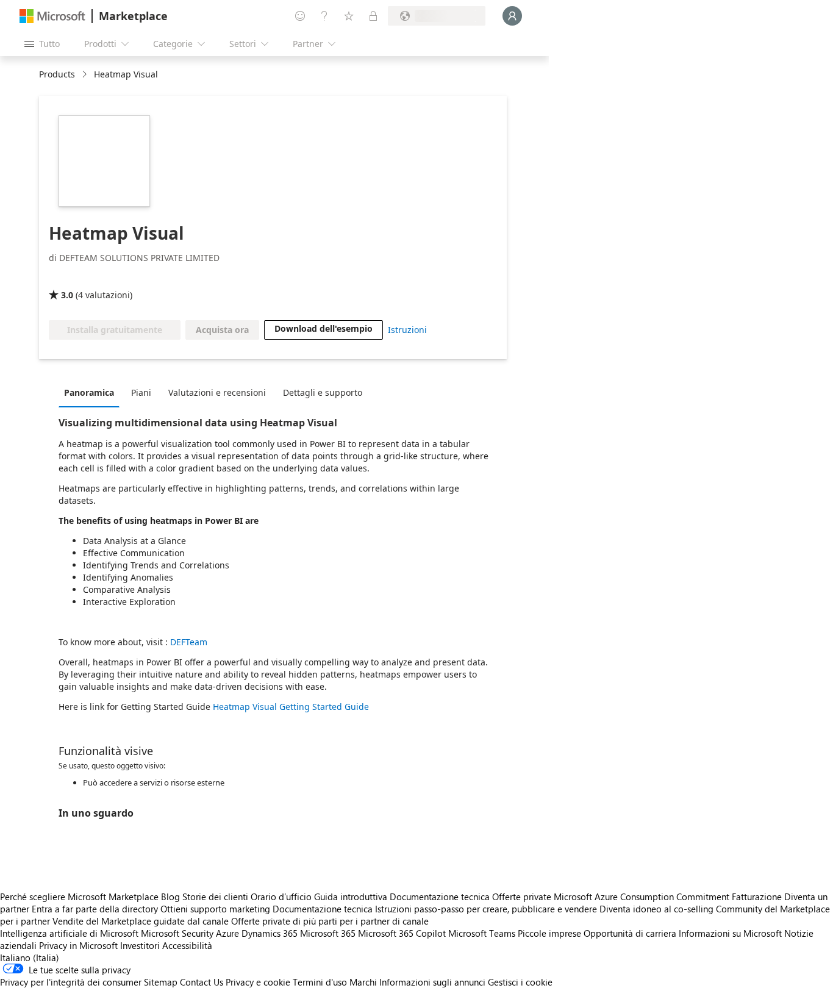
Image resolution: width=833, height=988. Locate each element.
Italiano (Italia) (29, 957)
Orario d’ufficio (281, 896)
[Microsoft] (52, 16)
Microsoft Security (177, 933)
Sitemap (160, 982)
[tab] (92, 392)
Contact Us (201, 982)
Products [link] (57, 74)
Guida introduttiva (350, 896)
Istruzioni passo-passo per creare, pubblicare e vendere (486, 909)
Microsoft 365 (328, 933)
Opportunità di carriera (630, 933)
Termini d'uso (320, 982)
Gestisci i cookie (520, 982)
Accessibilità (187, 945)
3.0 (67, 295)
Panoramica (89, 392)
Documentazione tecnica (440, 896)
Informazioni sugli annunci (432, 982)
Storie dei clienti (215, 896)
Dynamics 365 (269, 933)
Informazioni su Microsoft (730, 933)
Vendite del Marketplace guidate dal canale (140, 921)
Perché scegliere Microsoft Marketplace (79, 896)
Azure (227, 933)
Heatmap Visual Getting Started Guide (291, 706)
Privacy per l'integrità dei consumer (70, 982)
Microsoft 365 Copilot (402, 933)
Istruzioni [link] (407, 329)
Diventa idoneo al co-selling (656, 909)
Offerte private (521, 896)
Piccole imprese (549, 933)
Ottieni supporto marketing (215, 909)
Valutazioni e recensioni (217, 392)
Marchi (363, 982)
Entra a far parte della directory (95, 909)
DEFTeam (188, 642)
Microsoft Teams (481, 933)
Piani (141, 392)
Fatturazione (757, 896)
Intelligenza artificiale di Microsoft (69, 933)
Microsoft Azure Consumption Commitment (643, 896)
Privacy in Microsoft (78, 945)
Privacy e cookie (258, 982)
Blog (170, 896)
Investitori (140, 945)
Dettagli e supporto (322, 392)
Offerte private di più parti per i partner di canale (330, 921)
